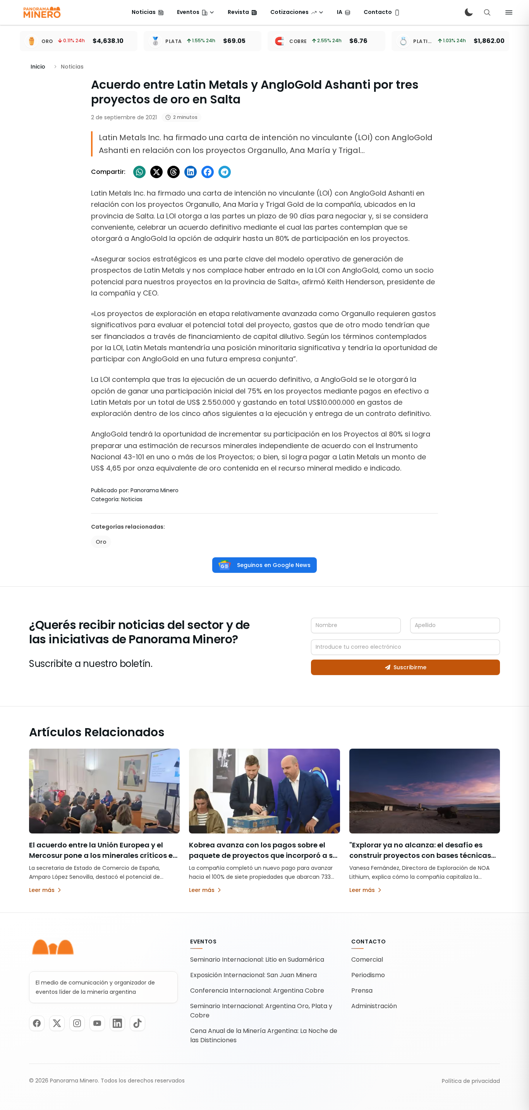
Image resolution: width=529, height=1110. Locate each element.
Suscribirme (409, 667)
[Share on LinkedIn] (190, 172)
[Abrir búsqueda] (487, 12)
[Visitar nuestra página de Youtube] (97, 1023)
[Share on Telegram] (224, 172)
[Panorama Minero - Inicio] (41, 12)
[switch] (468, 12)
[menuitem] (147, 12)
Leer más (42, 890)
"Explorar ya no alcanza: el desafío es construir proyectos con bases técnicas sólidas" (420, 855)
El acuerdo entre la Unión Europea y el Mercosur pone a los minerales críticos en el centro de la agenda (103, 855)
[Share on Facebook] (207, 172)
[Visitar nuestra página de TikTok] (137, 1023)
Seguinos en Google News (274, 565)
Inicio (38, 66)
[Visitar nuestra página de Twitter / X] (57, 1023)
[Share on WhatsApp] (139, 172)
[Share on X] (156, 172)
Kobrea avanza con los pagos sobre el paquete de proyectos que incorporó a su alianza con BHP (263, 855)
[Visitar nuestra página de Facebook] (37, 1023)
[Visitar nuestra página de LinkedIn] (117, 1023)
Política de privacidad (471, 1081)
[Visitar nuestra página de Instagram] (77, 1023)
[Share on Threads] (173, 172)
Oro (101, 542)
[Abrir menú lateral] (509, 12)
